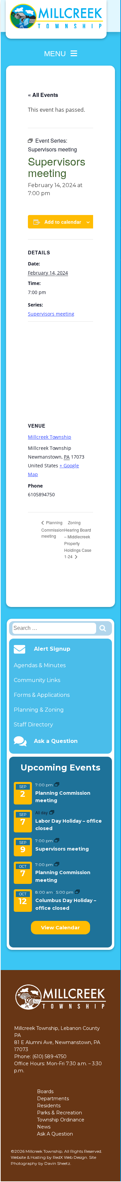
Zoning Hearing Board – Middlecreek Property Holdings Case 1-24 (77, 539)
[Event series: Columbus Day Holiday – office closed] (77, 892)
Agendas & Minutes (40, 665)
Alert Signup (52, 649)
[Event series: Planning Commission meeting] (56, 784)
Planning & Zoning (39, 710)
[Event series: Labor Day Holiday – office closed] (51, 812)
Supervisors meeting (62, 849)
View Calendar (60, 927)
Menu (55, 53)
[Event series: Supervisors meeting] (56, 840)
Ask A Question (55, 1134)
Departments (53, 1099)
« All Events (43, 95)
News (43, 1127)
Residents (49, 1106)
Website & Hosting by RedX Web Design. (49, 1157)
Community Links (37, 680)
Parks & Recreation (59, 1113)
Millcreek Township (49, 437)
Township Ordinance (60, 1120)
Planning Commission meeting (52, 529)
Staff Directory (33, 724)
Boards (45, 1091)
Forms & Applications (42, 695)
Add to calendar (62, 221)
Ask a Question (56, 741)
